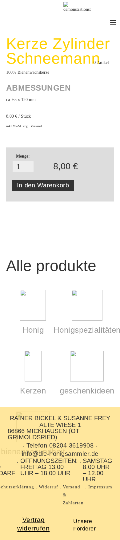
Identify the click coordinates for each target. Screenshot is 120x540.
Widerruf (48, 486)
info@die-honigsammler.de (60, 454)
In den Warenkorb (43, 185)
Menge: (23, 156)
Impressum (100, 486)
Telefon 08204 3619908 (60, 445)
